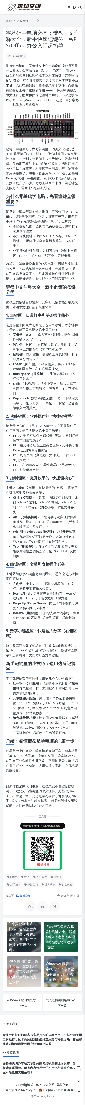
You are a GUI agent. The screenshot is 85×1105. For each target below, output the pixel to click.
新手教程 (15, 884)
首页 (9, 21)
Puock (50, 1096)
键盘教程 (66, 884)
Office (13, 877)
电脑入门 (32, 884)
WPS (27, 877)
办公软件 (41, 877)
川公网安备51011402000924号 (61, 1090)
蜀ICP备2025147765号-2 (20, 1090)
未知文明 (48, 1085)
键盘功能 (49, 884)
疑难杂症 (23, 21)
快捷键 (57, 877)
